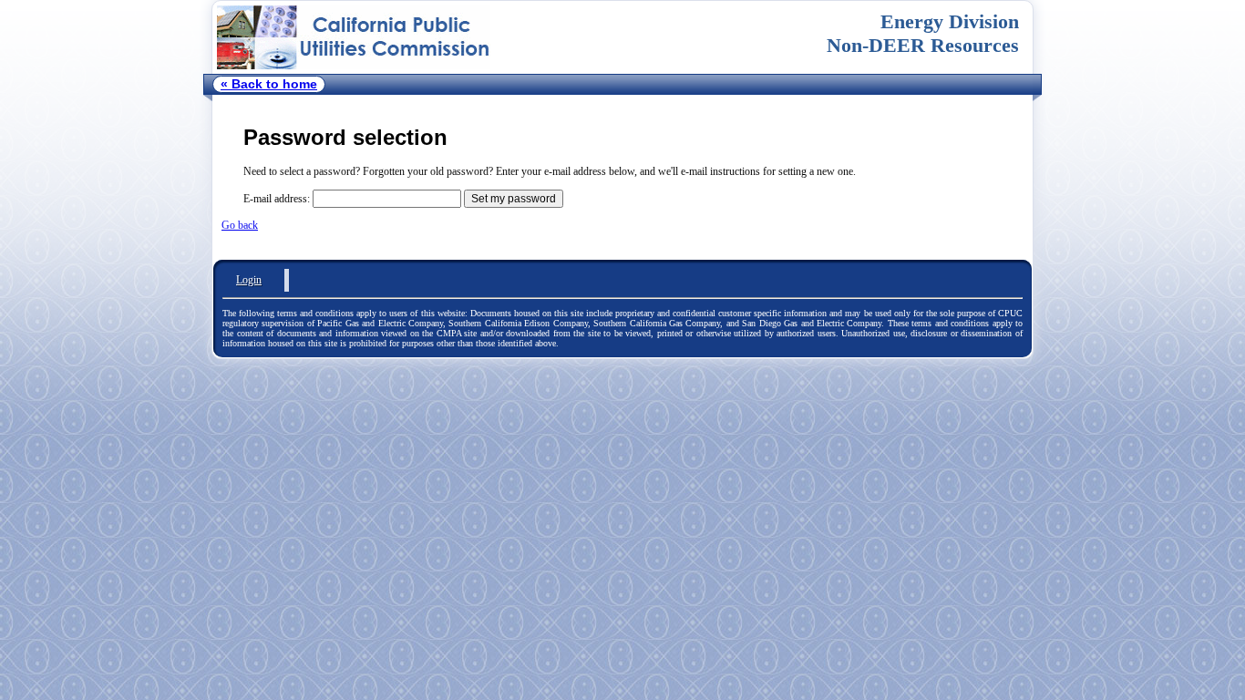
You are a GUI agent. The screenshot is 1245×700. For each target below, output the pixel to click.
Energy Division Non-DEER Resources (923, 33)
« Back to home (269, 84)
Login (249, 279)
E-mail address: (276, 198)
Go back (239, 225)
